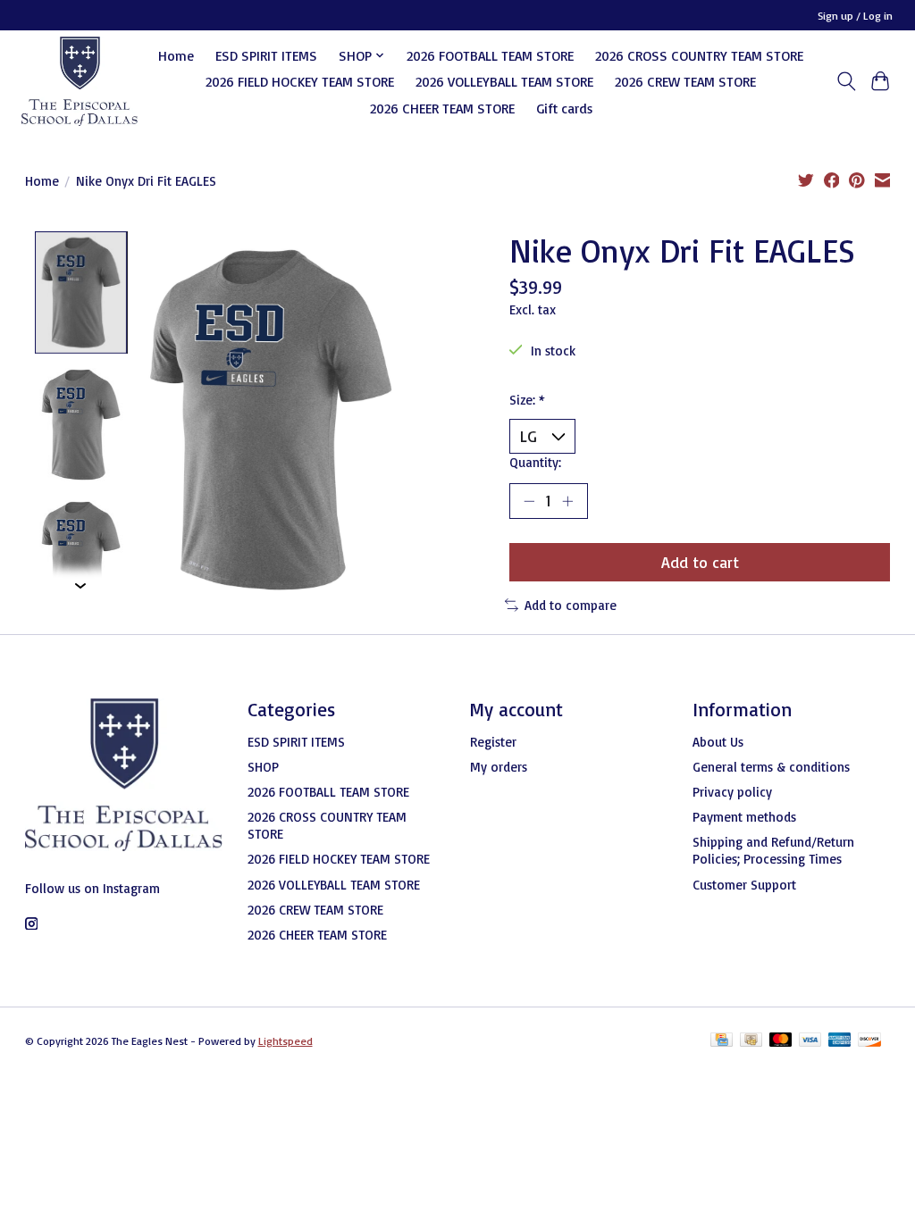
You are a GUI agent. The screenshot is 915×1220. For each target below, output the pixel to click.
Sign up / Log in (855, 15)
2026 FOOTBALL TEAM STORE (490, 55)
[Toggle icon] (846, 81)
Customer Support (744, 884)
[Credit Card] (721, 1040)
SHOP (263, 766)
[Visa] (810, 1040)
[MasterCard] (781, 1040)
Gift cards (564, 108)
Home (176, 55)
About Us (718, 741)
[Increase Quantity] (567, 501)
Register (493, 741)
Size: (527, 399)
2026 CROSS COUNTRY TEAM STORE (699, 55)
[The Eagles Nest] (79, 81)
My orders (498, 766)
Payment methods (744, 816)
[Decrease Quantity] (528, 501)
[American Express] (840, 1040)
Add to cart (700, 562)
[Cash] (751, 1040)
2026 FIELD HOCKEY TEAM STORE (300, 81)
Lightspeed (285, 1041)
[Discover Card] (869, 1040)
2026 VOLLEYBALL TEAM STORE (504, 81)
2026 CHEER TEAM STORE (442, 108)
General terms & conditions (771, 766)
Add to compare (571, 605)
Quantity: (535, 462)
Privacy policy (732, 791)
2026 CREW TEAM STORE (685, 81)
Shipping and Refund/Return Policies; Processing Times (773, 850)
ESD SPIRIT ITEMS (266, 55)
